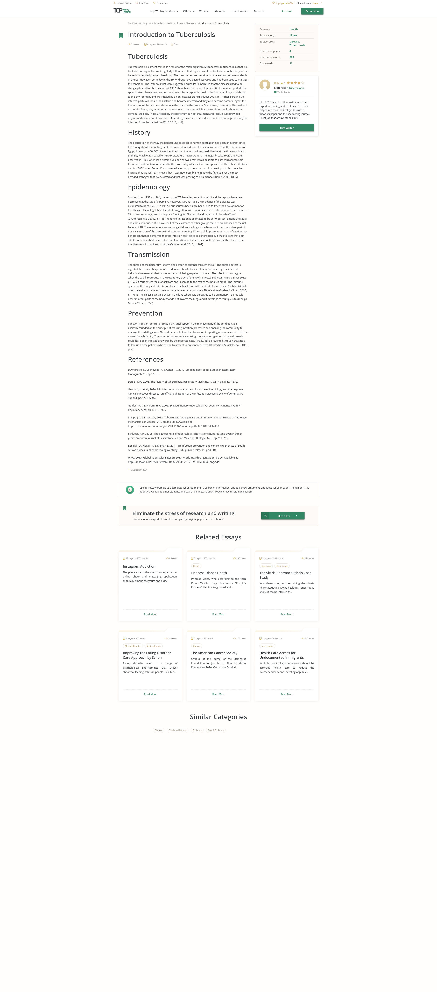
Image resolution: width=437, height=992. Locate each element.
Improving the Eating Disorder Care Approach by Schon (147, 655)
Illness (179, 23)
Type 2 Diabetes (216, 730)
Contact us (162, 3)
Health (169, 23)
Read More (150, 614)
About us (219, 11)
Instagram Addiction (139, 566)
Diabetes (197, 730)
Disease (190, 23)
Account (287, 11)
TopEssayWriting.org (139, 23)
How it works (240, 11)
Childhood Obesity (177, 730)
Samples (159, 23)
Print (176, 44)
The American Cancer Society (214, 653)
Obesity (158, 730)
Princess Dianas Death (209, 572)
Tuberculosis (297, 45)
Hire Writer (287, 128)
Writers (203, 11)
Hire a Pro (284, 516)
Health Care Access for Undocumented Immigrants (281, 655)
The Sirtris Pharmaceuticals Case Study (285, 575)
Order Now (312, 11)
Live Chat (144, 3)
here (315, 3)
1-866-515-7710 (124, 3)
